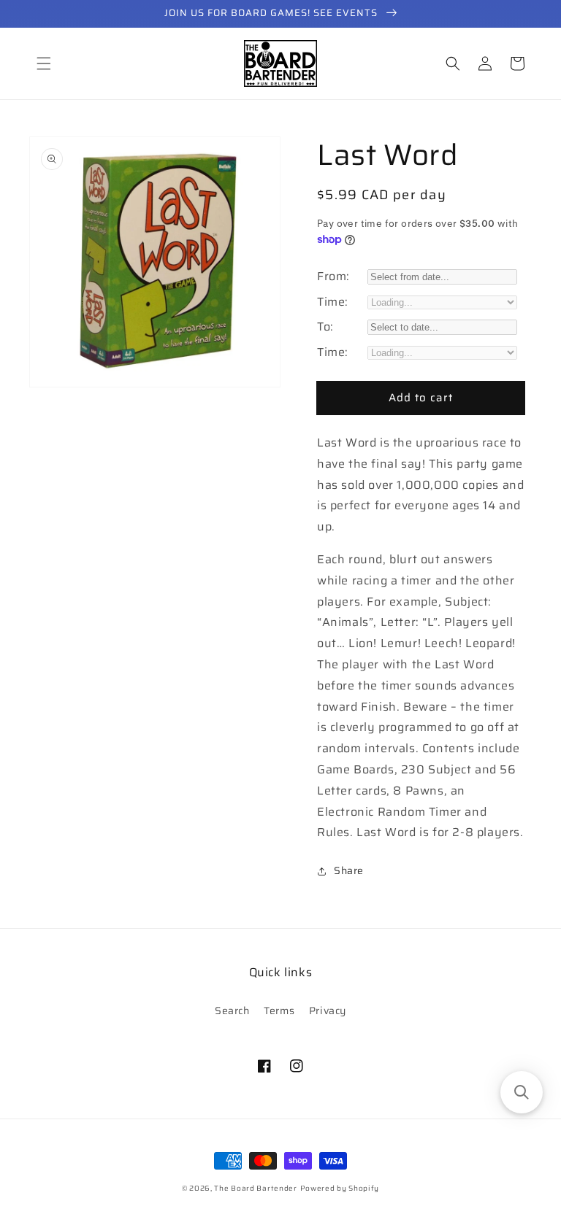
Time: (332, 302)
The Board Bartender (255, 1188)
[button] (44, 63)
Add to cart (421, 397)
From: (333, 276)
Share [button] (349, 870)
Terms (279, 1010)
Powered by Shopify (340, 1188)
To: (325, 326)
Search (232, 1010)
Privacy (327, 1010)
